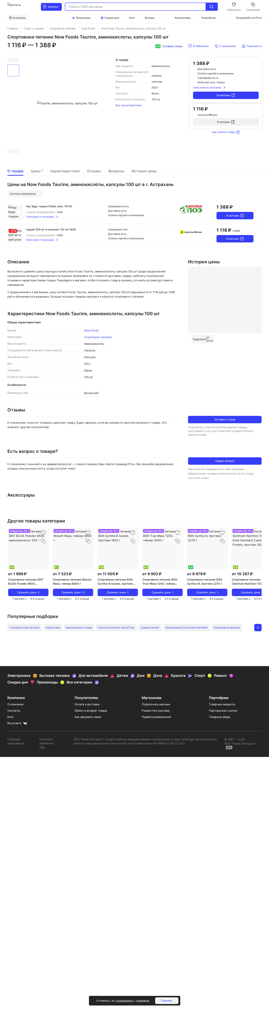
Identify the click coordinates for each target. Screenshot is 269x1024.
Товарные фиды (219, 717)
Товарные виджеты (222, 704)
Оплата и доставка (87, 704)
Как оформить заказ (88, 717)
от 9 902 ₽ (152, 574)
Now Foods (91, 330)
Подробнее (199, 339)
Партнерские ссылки (223, 710)
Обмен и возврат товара (91, 710)
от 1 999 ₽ (17, 574)
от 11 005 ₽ (108, 574)
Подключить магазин (156, 704)
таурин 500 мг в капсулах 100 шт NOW (51, 229)
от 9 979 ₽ (196, 574)
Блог (10, 717)
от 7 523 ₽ (62, 574)
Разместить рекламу (156, 710)
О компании (15, 704)
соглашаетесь (124, 1000)
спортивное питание (98, 337)
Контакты (13, 710)
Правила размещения (156, 717)
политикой (142, 1000)
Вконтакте (14, 723)
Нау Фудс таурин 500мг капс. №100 (49, 206)
